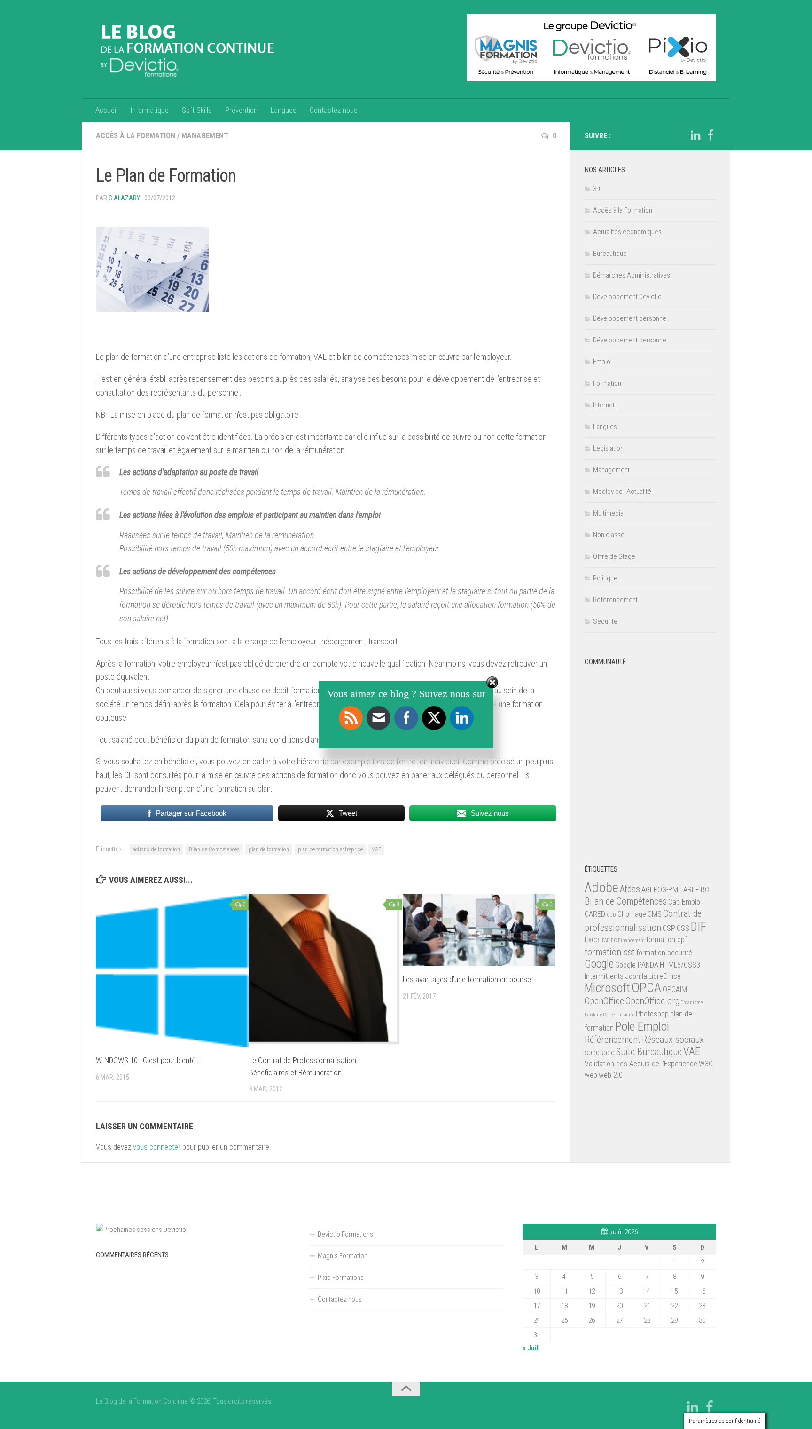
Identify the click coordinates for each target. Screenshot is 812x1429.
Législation (608, 448)
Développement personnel (630, 318)
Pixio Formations (341, 1277)
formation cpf (666, 939)
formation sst (610, 952)
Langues (284, 110)
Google (599, 964)
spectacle (600, 1052)
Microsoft (607, 988)
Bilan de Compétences (214, 849)
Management (204, 135)
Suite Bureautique (649, 1051)
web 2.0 (611, 1075)
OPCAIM (675, 989)
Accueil (106, 110)
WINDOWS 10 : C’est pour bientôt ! (149, 1060)
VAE (376, 849)
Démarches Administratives (631, 275)
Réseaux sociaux (673, 1039)
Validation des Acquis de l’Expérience (641, 1063)
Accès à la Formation (135, 135)
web (591, 1075)
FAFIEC (609, 940)
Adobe (601, 888)
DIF (698, 927)
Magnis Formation (342, 1256)
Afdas (630, 889)
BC (705, 889)
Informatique (150, 110)
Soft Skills (197, 110)
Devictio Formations (345, 1234)
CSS (683, 928)
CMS (655, 914)
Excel (593, 939)
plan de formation (269, 849)
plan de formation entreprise (330, 849)
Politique (605, 578)
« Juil (531, 1348)
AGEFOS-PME (661, 889)
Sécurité (605, 621)
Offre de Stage (614, 556)
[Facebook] (710, 135)
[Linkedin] (695, 135)
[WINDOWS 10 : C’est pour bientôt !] (172, 970)
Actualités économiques (627, 232)
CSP (669, 928)
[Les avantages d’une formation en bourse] (479, 930)
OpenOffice (604, 1001)
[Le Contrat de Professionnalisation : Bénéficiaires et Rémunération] (325, 970)
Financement (631, 940)
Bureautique (610, 253)
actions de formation (156, 849)
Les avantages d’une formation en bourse (467, 979)
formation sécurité (664, 952)
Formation (607, 383)
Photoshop (652, 1013)
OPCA (646, 987)
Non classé (609, 535)
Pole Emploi (642, 1026)
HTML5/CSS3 (680, 965)
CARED (595, 914)
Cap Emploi (685, 901)
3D (596, 188)
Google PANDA (636, 965)
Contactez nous (334, 110)
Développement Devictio (627, 297)
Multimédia (608, 513)
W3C (706, 1063)
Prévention (241, 110)
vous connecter (156, 1147)
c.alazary (124, 198)
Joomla (636, 976)
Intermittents (604, 976)
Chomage (631, 914)
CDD (611, 915)
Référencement (615, 599)
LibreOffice (664, 976)
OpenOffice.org (652, 1001)
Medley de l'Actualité (622, 491)
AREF (691, 889)
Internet (604, 405)
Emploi (602, 361)
